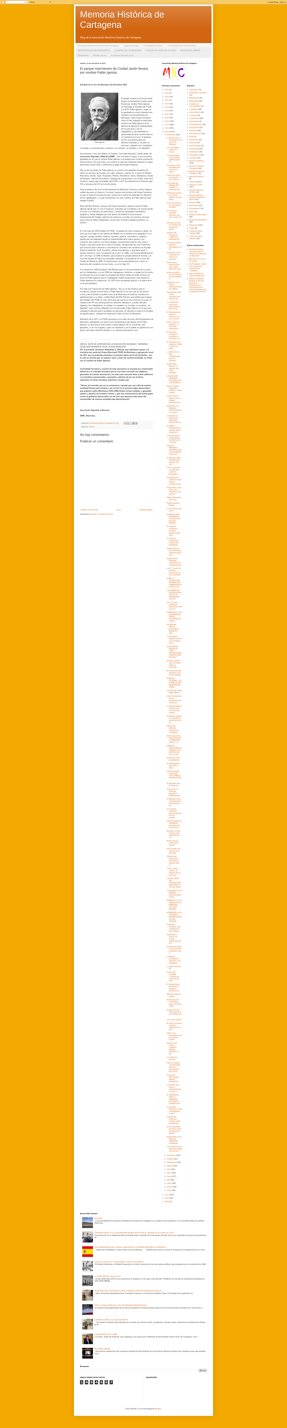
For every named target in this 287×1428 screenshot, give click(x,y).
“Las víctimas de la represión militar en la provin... (174, 1149)
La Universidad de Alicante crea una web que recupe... (174, 709)
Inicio (119, 510)
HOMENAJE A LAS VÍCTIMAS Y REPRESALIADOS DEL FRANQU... (174, 916)
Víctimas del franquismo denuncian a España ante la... (173, 860)
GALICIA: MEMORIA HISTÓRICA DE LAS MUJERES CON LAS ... (174, 450)
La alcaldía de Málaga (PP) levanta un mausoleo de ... (174, 186)
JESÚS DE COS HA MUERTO (173, 759)
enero (169, 1190)
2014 (167, 125)
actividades (194, 90)
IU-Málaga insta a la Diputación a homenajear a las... (174, 802)
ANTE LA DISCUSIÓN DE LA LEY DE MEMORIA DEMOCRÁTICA (120, 1305)
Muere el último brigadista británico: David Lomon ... (174, 389)
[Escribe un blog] (127, 423)
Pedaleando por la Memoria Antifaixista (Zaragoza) (174, 1140)
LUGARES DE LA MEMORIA (127, 50)
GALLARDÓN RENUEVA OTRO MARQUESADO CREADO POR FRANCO (174, 651)
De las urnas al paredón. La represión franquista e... (173, 325)
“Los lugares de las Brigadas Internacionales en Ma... (174, 894)
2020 (167, 104)
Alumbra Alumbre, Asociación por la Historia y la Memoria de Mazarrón (197, 252)
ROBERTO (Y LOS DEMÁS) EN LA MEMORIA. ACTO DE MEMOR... (174, 904)
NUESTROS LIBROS (190, 50)
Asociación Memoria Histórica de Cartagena (98, 45)
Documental (194, 127)
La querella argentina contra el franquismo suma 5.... (174, 1110)
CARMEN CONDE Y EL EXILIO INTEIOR (111, 1320)
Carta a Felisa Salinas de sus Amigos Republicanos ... (174, 399)
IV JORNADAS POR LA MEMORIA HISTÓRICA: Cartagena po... (174, 1099)
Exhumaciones (195, 134)
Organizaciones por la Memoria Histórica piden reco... (174, 551)
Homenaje (193, 149)
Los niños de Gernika (172, 1058)
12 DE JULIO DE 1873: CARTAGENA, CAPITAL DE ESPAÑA (119, 1262)
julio (169, 1169)
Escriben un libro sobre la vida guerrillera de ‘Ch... (173, 834)
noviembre (171, 1155)
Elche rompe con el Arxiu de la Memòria (173, 851)
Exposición (193, 140)
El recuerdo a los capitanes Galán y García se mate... (174, 345)
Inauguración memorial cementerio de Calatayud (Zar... (174, 561)
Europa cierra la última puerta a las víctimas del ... (174, 1013)
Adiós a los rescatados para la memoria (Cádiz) (174, 1036)
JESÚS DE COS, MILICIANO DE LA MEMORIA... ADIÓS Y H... (174, 739)
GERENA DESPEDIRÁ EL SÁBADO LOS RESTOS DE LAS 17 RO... (174, 750)
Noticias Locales (196, 185)
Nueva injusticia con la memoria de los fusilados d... (174, 275)
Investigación (194, 155)
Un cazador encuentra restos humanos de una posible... (174, 813)
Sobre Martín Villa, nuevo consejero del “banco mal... (174, 295)
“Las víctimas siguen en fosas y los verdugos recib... (174, 639)
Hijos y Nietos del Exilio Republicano (197, 275)
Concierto (193, 115)
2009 (167, 1202)
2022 (167, 97)
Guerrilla (192, 143)
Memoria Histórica (196, 161)
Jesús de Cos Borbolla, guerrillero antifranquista (173, 792)
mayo (169, 1176)
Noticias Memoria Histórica (196, 191)
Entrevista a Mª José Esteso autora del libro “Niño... (174, 1003)
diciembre (171, 135)
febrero (170, 1187)
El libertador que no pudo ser (173, 784)
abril (169, 1180)
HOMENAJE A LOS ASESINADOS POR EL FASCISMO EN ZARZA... (174, 616)
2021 (167, 100)
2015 (167, 121)
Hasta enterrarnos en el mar (174, 498)
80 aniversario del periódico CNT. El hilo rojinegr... (174, 673)
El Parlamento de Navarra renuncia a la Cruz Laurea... (174, 315)
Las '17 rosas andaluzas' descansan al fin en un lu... (174, 605)
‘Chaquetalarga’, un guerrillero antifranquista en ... (173, 158)
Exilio (191, 137)
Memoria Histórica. (196, 177)
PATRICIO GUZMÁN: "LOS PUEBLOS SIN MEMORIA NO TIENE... (174, 682)
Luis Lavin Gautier (174, 1020)
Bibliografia (194, 98)
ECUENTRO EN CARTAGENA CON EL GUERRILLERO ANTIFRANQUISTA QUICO (127, 1291)
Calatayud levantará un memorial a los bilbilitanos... (174, 959)
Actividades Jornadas (198, 93)
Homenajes (194, 152)
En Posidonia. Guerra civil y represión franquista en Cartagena (198, 267)
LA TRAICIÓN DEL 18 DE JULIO (107, 1276)
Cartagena (193, 109)
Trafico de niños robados (195, 232)
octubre (170, 1159)
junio (169, 1173)
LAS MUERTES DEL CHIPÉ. (106, 1334)
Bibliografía (194, 101)
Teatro (191, 228)
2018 (167, 111)
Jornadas (193, 158)
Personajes (194, 205)
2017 (167, 114)
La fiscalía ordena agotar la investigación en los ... (174, 246)
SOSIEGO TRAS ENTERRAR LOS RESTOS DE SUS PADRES (173, 518)
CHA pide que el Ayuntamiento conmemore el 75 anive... (174, 439)
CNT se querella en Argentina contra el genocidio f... (173, 471)
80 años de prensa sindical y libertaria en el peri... (174, 1026)
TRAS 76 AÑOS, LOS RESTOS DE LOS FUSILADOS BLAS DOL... (173, 1067)
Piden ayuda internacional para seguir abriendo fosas (174, 265)
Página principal (131, 45)
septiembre (172, 1162)
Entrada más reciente (89, 510)
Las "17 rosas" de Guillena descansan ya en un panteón (174, 571)
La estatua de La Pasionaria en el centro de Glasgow (174, 141)
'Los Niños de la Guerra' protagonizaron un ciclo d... (174, 1088)
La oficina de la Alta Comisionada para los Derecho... (173, 356)
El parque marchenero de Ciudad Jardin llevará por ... (174, 429)
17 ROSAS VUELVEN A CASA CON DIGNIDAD (173, 541)
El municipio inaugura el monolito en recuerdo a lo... (174, 335)
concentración (195, 112)
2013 (167, 128)
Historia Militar (195, 146)
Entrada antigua (145, 510)
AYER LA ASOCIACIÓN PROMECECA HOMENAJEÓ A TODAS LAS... (174, 582)
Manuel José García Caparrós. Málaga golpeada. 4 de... (173, 1048)
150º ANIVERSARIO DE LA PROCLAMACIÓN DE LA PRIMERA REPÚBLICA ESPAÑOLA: (130, 1247)
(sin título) (98, 1218)
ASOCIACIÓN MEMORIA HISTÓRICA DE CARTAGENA (174, 379)
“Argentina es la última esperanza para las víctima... (174, 285)
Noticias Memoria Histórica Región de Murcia (197, 197)
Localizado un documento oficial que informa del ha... (174, 419)
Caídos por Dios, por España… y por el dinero (174, 177)
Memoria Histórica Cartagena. (196, 172)
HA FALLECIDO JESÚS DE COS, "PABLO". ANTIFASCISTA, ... (174, 775)
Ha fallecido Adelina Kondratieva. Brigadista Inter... (173, 628)
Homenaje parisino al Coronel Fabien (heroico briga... (174, 196)
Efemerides (83, 55)
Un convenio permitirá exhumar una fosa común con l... (174, 215)
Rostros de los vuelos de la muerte (173, 843)
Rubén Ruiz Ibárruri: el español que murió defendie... (173, 368)
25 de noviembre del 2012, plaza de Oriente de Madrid (174, 1130)
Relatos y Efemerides (198, 215)
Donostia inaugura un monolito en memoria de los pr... (174, 719)
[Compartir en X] (130, 423)
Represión (193, 225)
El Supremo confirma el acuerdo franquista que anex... (174, 530)
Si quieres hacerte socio (122, 55)
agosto (170, 1166)
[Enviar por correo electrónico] (125, 423)
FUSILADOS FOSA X (153, 45)
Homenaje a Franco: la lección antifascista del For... (174, 939)
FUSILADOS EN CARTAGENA (182, 45)
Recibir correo (99, 55)
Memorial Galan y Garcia (174, 995)
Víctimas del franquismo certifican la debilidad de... (173, 236)
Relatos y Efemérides (198, 220)
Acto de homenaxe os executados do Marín (174, 205)
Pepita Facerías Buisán (173, 504)
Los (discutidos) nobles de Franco (173, 150)
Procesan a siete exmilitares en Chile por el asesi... (173, 168)
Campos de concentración (195, 105)
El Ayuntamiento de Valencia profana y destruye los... (173, 987)
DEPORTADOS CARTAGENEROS (94, 50)
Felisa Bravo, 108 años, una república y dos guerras (174, 491)
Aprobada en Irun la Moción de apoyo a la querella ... (174, 255)
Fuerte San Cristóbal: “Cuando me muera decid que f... (173, 976)
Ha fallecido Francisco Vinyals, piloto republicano (173, 1120)
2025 (167, 90)
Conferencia (194, 118)
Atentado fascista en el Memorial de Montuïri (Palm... (174, 226)
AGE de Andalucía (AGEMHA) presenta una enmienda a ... (174, 824)
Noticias (92, 427)
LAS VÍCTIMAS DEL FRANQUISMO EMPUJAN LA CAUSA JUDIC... (174, 882)
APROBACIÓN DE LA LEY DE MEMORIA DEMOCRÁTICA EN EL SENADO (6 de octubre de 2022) (134, 1233)
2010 (167, 1198)
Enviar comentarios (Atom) (102, 514)
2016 (167, 118)
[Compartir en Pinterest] (136, 423)
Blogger (158, 1409)
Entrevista (193, 131)
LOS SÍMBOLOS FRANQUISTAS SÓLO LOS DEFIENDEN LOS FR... (174, 594)
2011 (167, 1195)
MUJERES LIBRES (102, 1349)
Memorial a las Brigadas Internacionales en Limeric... (174, 409)
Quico (191, 212)
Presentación (194, 208)
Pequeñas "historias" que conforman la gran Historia (174, 928)
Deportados (194, 121)
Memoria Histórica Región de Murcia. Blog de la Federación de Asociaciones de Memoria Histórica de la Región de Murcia (198, 285)
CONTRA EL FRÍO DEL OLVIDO (161, 50)
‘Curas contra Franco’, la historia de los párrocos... (173, 871)
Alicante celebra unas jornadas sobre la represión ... (174, 664)
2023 (167, 93)
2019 (167, 107)
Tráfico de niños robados (195, 237)
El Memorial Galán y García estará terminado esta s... (174, 950)
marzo (169, 1183)
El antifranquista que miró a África (173, 766)
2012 (167, 132)
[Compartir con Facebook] (133, 423)
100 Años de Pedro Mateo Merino (174, 692)
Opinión (192, 202)
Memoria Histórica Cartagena (196, 167)
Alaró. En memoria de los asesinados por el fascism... (174, 699)
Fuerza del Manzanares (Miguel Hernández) (173, 1078)
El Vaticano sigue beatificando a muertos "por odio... (174, 461)
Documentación (195, 124)
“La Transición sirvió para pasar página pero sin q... (173, 305)
